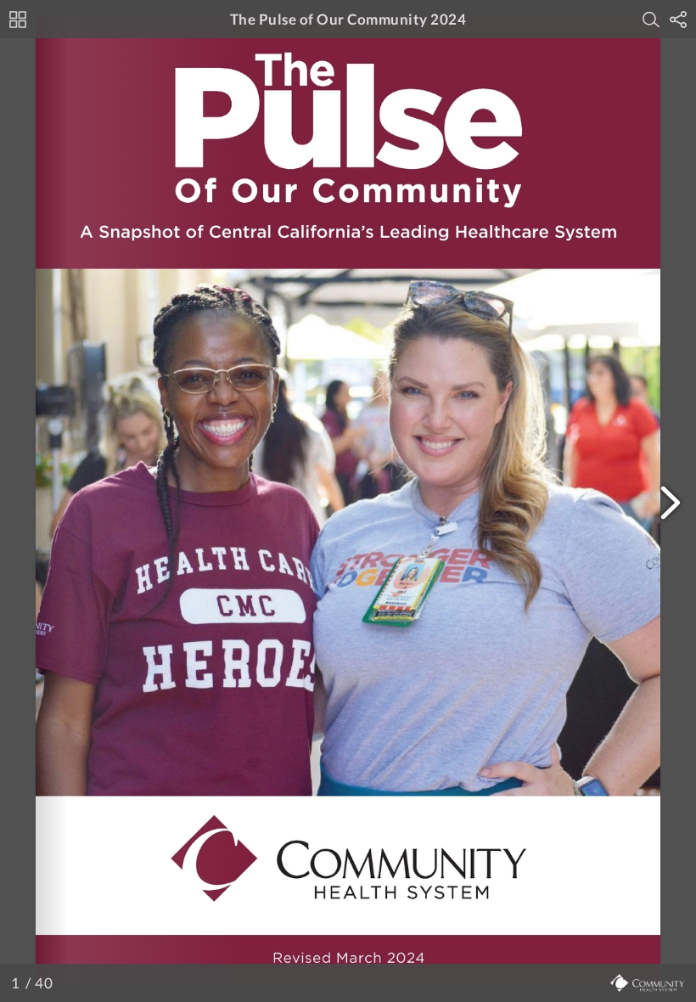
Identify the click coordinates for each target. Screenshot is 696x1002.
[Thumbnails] (18, 19)
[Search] (651, 19)
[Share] (678, 19)
